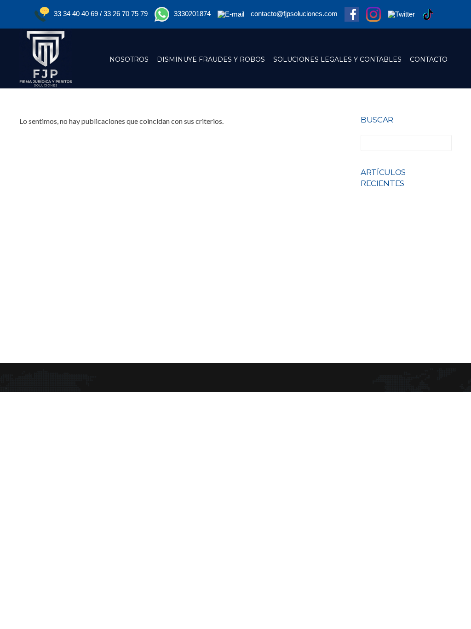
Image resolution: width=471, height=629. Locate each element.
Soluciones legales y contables (337, 59)
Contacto (429, 59)
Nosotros (129, 59)
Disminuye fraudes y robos (211, 59)
